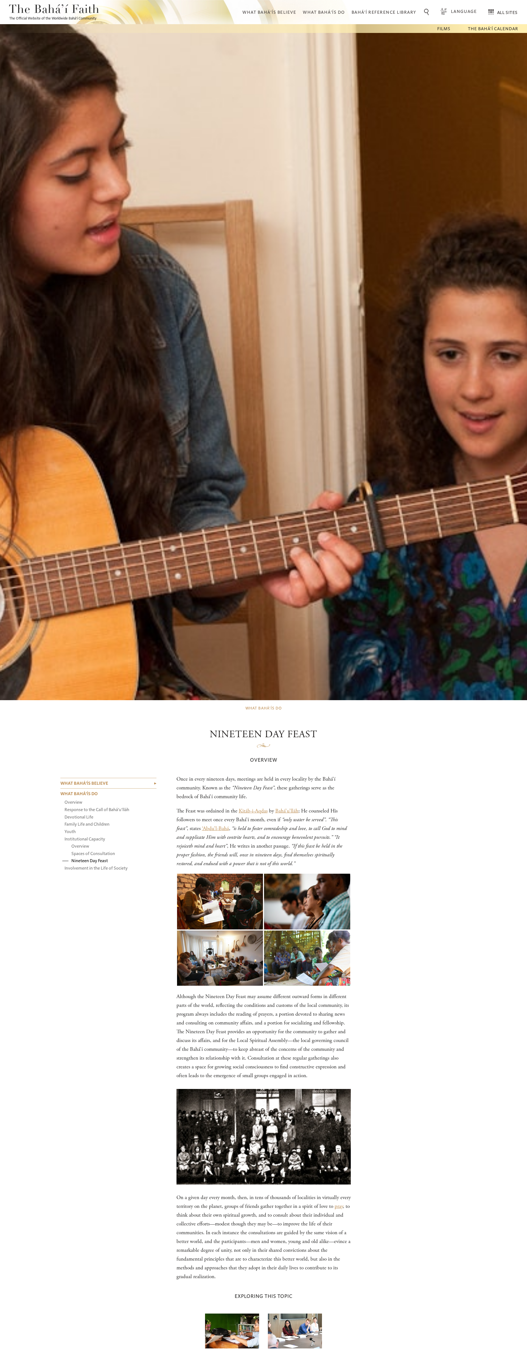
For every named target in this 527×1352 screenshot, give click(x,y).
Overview (73, 802)
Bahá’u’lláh (286, 811)
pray (339, 1206)
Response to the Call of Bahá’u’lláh (97, 809)
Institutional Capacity (85, 838)
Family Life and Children (87, 824)
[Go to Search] (427, 12)
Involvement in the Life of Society (96, 868)
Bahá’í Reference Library (384, 12)
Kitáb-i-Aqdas (253, 811)
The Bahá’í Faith (54, 9)
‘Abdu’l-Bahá (215, 828)
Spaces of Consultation (93, 853)
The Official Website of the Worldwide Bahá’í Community (52, 18)
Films (443, 28)
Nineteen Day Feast (89, 860)
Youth (70, 831)
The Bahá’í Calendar (493, 28)
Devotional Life (79, 816)
